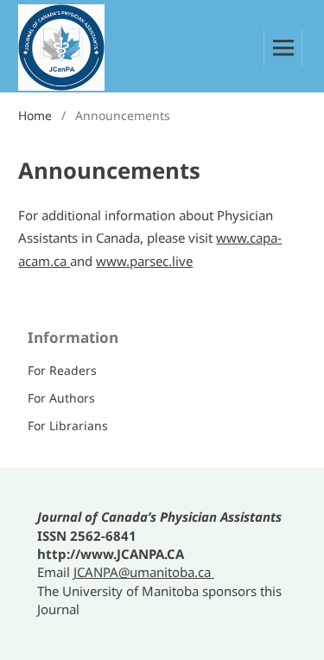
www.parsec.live (144, 261)
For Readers (62, 370)
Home (35, 115)
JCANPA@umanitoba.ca (143, 572)
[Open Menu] (283, 48)
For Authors (61, 398)
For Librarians (68, 425)
